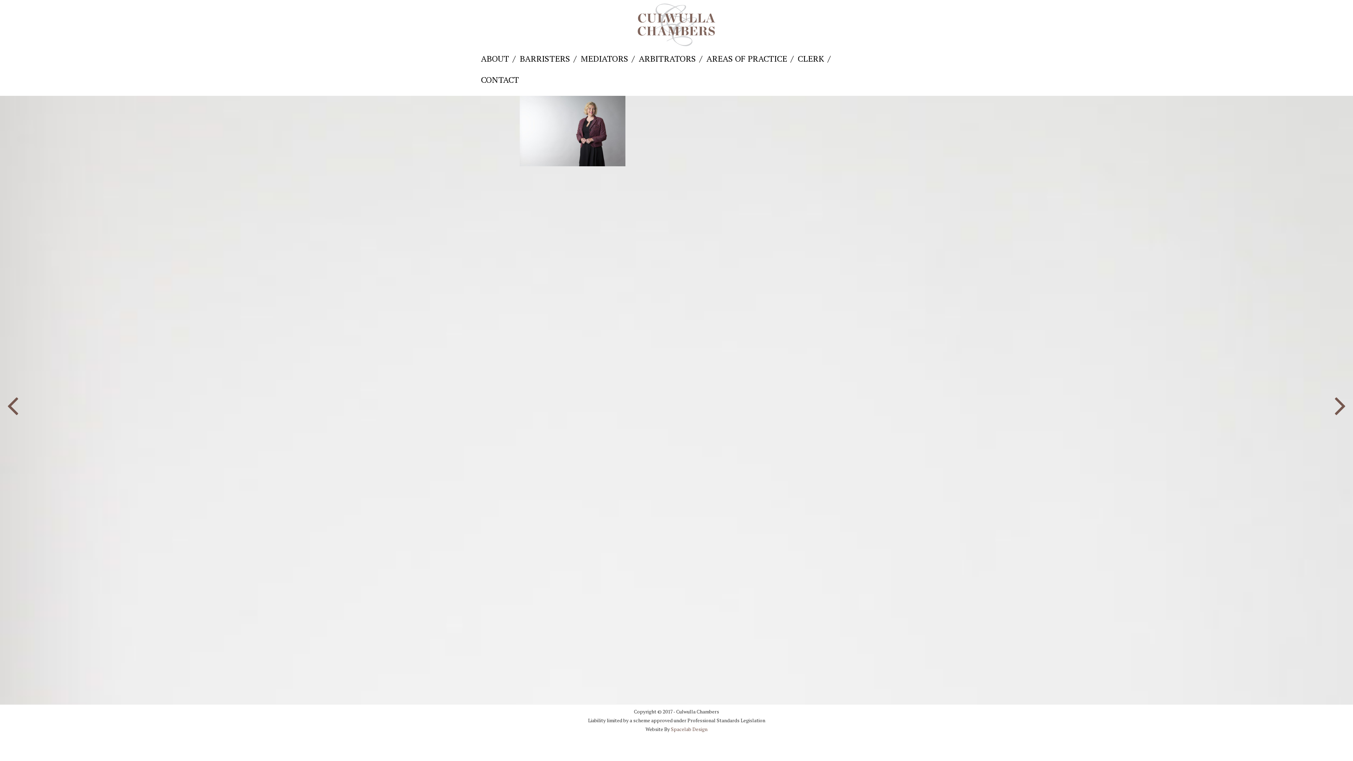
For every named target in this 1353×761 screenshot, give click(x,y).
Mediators (604, 58)
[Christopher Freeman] (1340, 403)
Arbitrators (667, 58)
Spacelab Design (689, 729)
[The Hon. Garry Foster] (12, 403)
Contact (500, 79)
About (495, 58)
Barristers (545, 58)
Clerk (811, 58)
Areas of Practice (746, 58)
